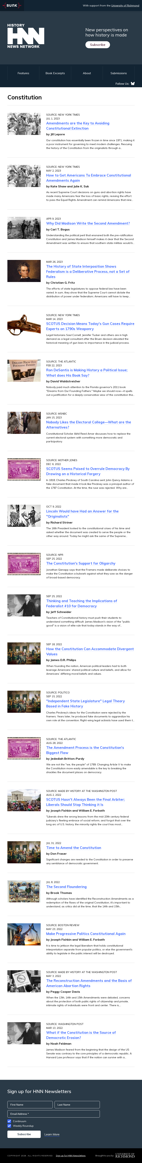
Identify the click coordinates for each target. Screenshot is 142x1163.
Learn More (52, 1134)
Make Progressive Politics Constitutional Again (86, 933)
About (87, 73)
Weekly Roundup (23, 1125)
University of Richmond (125, 5)
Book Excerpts (55, 73)
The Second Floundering (66, 886)
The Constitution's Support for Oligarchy (80, 563)
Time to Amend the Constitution (73, 847)
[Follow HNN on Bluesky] (133, 83)
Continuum (19, 1121)
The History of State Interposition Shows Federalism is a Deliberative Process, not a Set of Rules (88, 271)
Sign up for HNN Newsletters (71, 1155)
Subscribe (97, 45)
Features (23, 73)
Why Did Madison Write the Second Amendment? (88, 223)
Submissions (119, 73)
